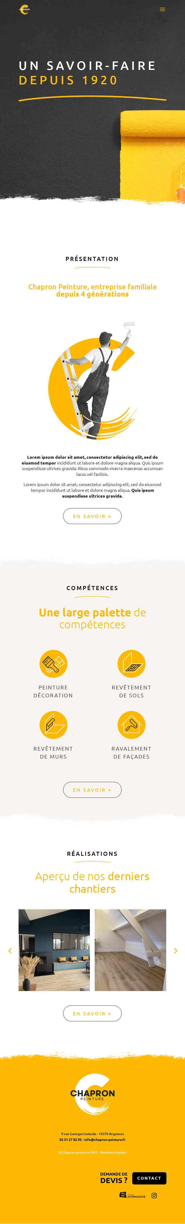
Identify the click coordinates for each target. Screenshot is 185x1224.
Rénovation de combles (54, 933)
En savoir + (92, 516)
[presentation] (10, 950)
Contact (149, 1178)
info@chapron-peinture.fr (105, 1139)
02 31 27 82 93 (70, 1139)
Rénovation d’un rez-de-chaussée (130, 936)
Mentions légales (113, 1152)
